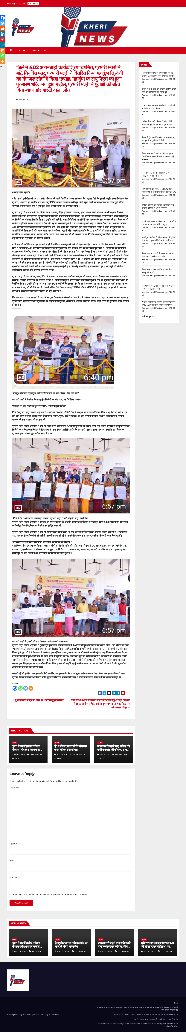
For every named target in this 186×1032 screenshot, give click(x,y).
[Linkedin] (2, 34)
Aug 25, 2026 (150, 951)
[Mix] (2, 50)
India (127, 1015)
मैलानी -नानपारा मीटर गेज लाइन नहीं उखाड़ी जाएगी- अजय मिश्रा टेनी (156, 1019)
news (15, 742)
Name (13, 844)
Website (13, 878)
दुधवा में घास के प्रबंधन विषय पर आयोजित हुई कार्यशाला (39, 700)
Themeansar (54, 1015)
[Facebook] (15, 688)
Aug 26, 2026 (20, 951)
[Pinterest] (2, 39)
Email (13, 861)
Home (22, 50)
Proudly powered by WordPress (19, 1015)
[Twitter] (25, 688)
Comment (15, 787)
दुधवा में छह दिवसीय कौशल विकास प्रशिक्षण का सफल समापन (26, 749)
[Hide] (1, 66)
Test (133, 1015)
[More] (30, 688)
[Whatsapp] (20, 688)
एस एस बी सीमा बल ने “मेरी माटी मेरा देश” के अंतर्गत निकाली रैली (157, 1015)
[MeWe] (2, 45)
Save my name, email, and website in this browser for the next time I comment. (50, 894)
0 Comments (38, 951)
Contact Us (39, 50)
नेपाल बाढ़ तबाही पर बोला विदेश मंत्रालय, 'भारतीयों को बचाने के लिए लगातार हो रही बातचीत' (158, 157)
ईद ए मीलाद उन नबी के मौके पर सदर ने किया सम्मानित (70, 748)
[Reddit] (2, 28)
